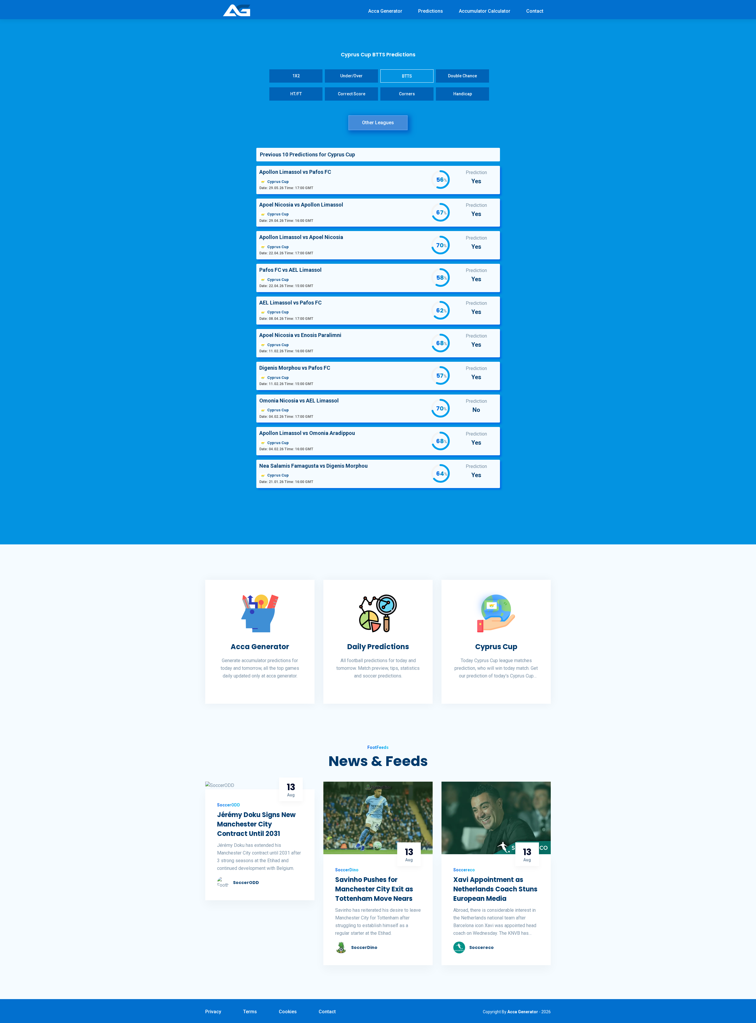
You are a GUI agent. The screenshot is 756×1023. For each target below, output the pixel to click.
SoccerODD (246, 882)
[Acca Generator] (236, 10)
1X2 (296, 75)
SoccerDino (364, 947)
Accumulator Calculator (484, 11)
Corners (407, 93)
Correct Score (351, 93)
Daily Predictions (378, 647)
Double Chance (462, 75)
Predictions (430, 11)
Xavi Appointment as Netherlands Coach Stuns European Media (495, 889)
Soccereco (481, 947)
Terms (250, 1011)
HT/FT (296, 93)
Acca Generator (385, 11)
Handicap (462, 93)
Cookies (288, 1011)
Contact (534, 11)
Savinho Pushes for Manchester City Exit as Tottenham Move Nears (374, 889)
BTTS (407, 76)
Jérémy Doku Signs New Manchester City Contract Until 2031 (256, 824)
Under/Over (351, 75)
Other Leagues (378, 122)
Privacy (213, 1011)
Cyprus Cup (496, 647)
